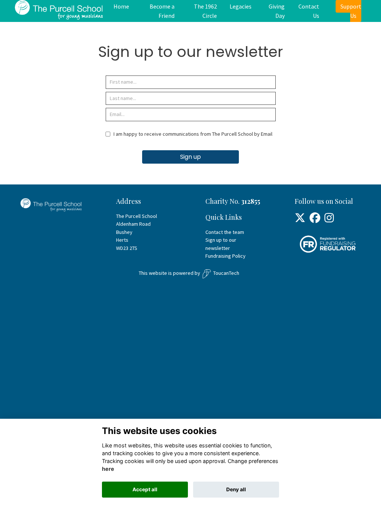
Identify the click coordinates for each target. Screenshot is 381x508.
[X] (300, 219)
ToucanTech (226, 273)
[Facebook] (315, 219)
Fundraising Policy (225, 256)
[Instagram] (329, 219)
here (108, 469)
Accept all (144, 489)
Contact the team (224, 232)
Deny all (236, 489)
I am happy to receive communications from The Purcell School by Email (192, 134)
